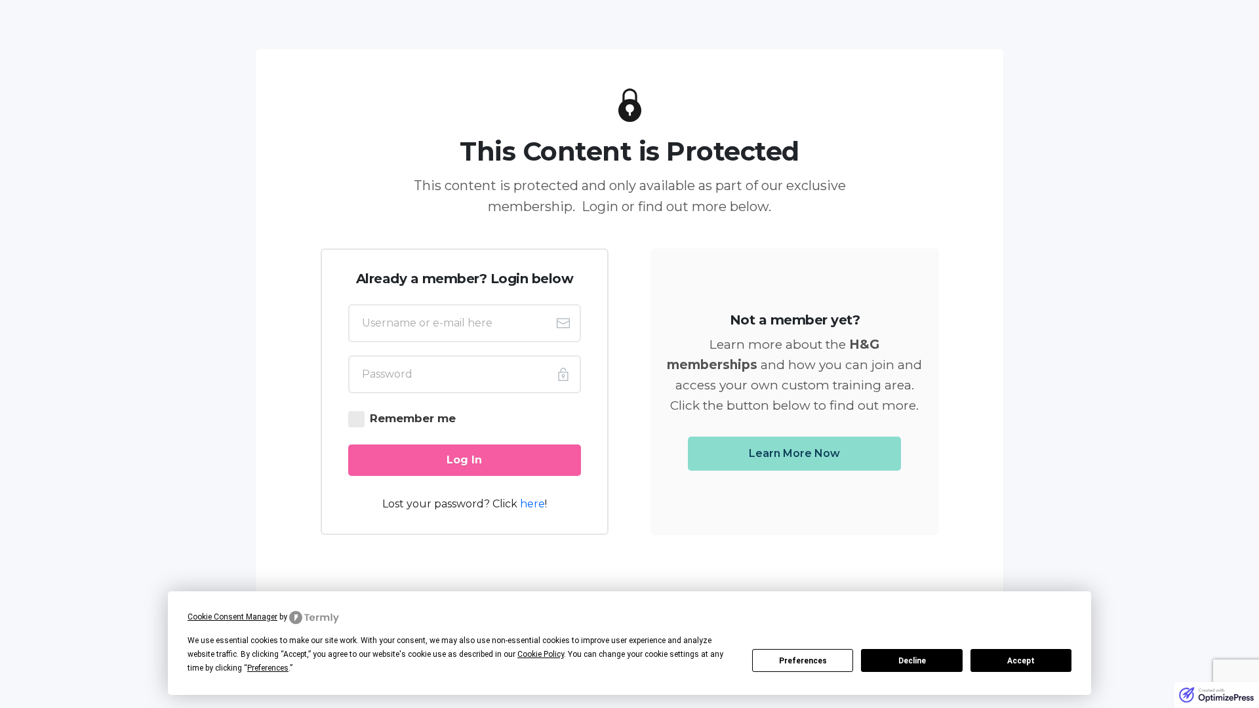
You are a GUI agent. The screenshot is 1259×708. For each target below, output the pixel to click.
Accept (1021, 660)
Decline (912, 660)
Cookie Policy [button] (540, 654)
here (532, 504)
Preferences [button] (268, 668)
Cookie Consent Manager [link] (232, 616)
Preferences (803, 660)
